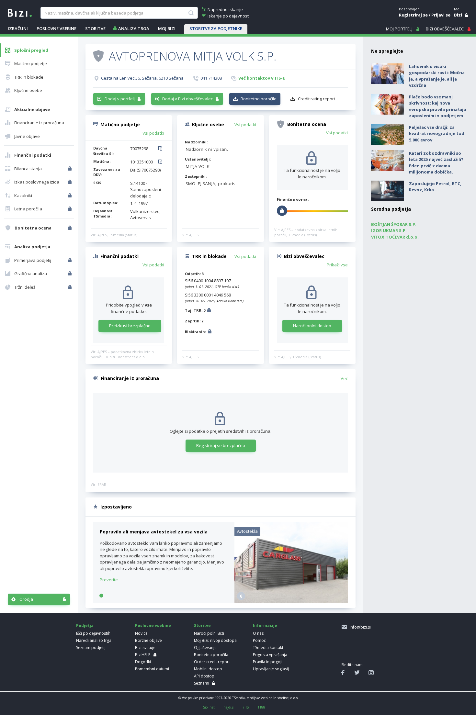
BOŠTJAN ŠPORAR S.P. (393, 224)
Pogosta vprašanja (270, 654)
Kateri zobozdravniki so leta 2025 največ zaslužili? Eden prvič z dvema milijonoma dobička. (436, 162)
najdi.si (228, 707)
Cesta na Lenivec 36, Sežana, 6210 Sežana (142, 78)
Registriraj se (413, 15)
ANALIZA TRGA (133, 28)
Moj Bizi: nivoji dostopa (215, 640)
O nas (258, 633)
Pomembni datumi (152, 669)
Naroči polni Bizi (209, 633)
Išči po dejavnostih (93, 633)
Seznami (201, 683)
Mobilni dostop (208, 669)
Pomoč (259, 640)
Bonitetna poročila (211, 654)
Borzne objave (148, 640)
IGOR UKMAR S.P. (389, 230)
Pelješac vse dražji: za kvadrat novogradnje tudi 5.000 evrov (437, 133)
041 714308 (211, 78)
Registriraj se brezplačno (220, 445)
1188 (261, 707)
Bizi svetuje (145, 647)
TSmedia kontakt (268, 647)
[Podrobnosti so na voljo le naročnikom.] (209, 311)
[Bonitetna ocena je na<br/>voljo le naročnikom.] (70, 227)
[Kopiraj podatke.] (161, 149)
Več (344, 378)
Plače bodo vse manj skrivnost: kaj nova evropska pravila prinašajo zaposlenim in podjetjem (437, 106)
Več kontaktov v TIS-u (262, 78)
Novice (141, 633)
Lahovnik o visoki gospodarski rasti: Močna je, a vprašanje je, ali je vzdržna (437, 75)
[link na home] (20, 12)
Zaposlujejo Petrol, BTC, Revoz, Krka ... (435, 187)
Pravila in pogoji (267, 662)
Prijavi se (440, 15)
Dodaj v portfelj (120, 99)
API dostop (204, 676)
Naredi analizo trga (93, 640)
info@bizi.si (359, 627)
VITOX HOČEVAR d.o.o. (395, 237)
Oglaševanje (205, 647)
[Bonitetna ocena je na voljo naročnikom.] (98, 55)
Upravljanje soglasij (271, 669)
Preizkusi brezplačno (130, 326)
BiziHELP (143, 654)
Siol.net (209, 707)
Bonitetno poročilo (259, 99)
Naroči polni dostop (312, 326)
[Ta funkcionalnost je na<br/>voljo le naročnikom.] (70, 168)
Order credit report (212, 662)
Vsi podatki (153, 133)
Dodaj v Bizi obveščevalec (187, 99)
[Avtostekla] (291, 601)
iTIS (246, 707)
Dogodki (143, 662)
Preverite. (109, 580)
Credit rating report (316, 99)
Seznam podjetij (91, 647)
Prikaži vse (337, 265)
